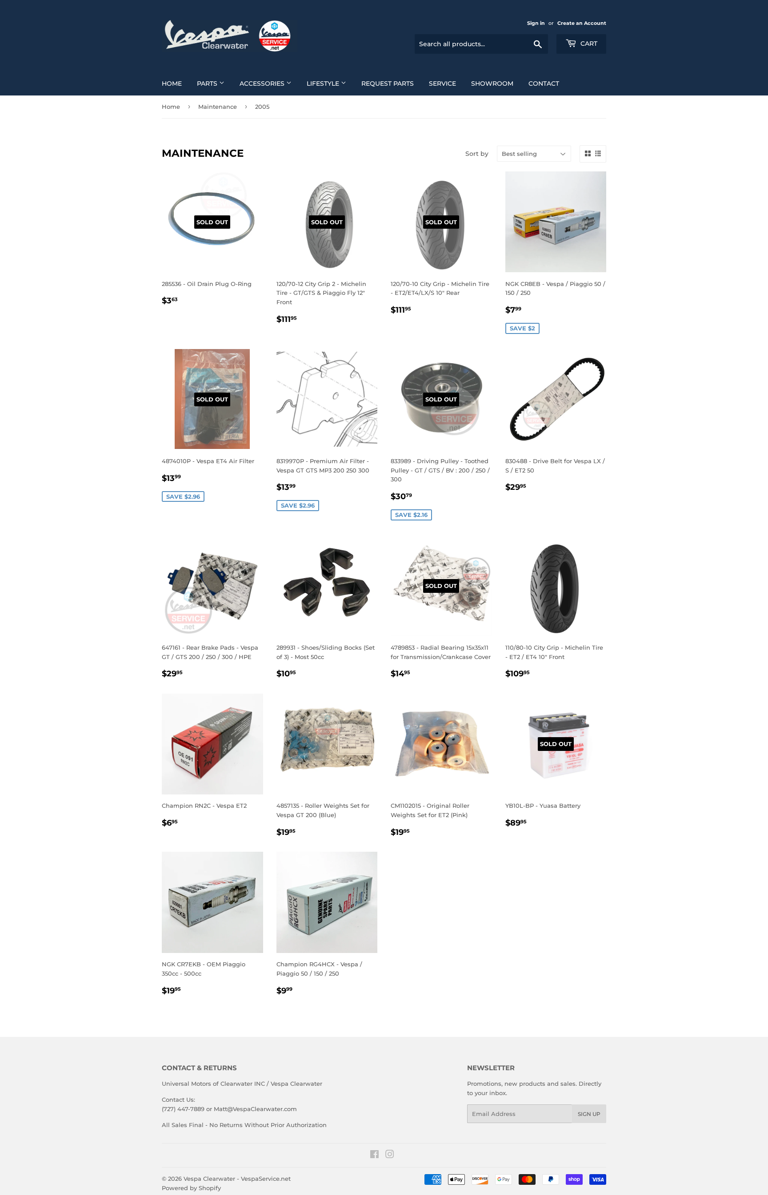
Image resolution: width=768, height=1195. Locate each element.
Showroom (492, 83)
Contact (543, 83)
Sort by (476, 154)
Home (172, 83)
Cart (588, 44)
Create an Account (581, 23)
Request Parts (387, 83)
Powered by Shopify (191, 1187)
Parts (208, 83)
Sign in (536, 23)
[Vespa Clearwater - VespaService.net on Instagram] (389, 1155)
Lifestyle (324, 83)
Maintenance (217, 106)
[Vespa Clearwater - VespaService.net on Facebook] (374, 1155)
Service (442, 83)
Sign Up (589, 1114)
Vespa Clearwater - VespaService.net (237, 1178)
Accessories (263, 83)
